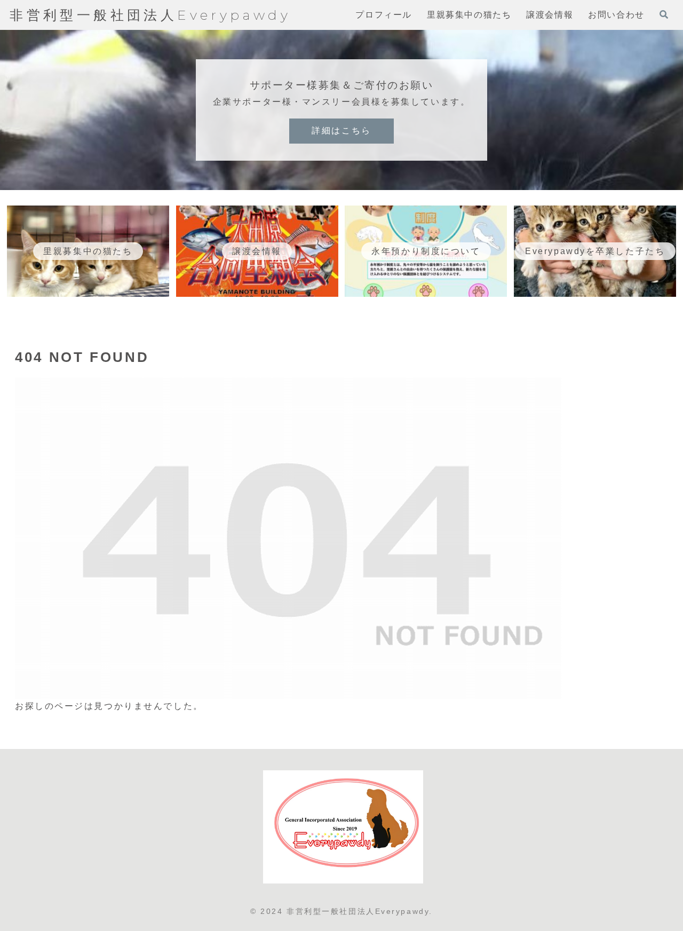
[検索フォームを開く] (664, 14)
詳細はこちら (341, 130)
